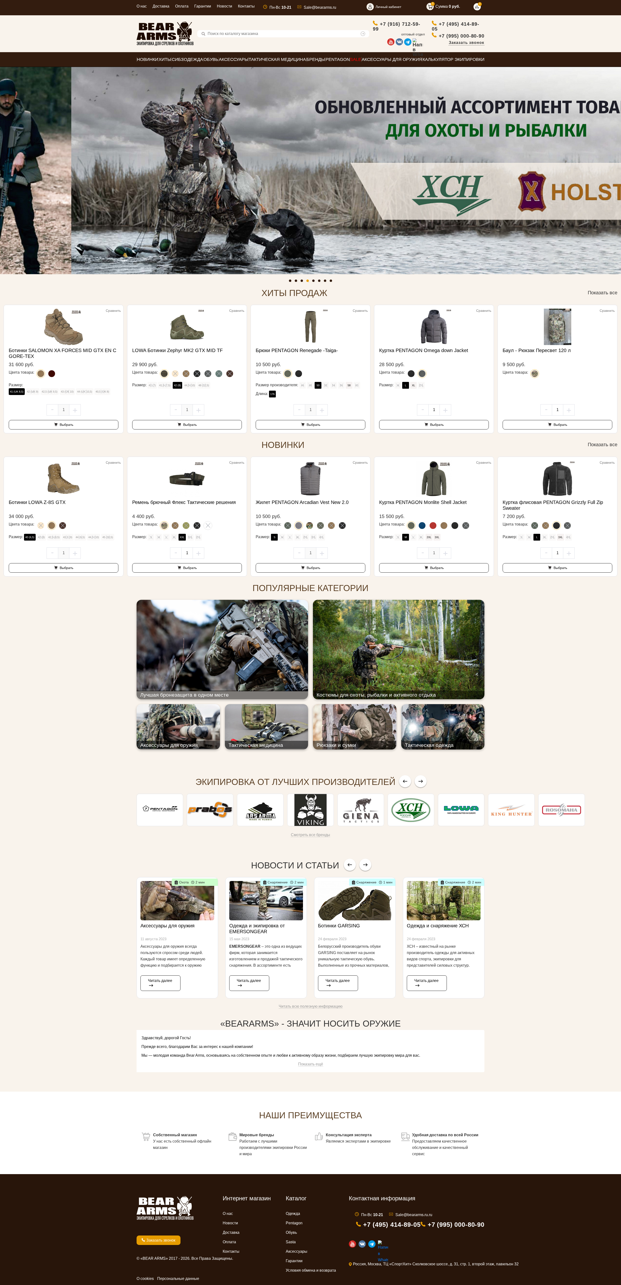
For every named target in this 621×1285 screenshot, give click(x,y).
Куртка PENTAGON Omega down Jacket (423, 350)
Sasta (291, 1242)
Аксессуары (296, 1251)
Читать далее (160, 981)
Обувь (291, 1232)
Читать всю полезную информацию (311, 1006)
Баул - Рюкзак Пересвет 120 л (537, 350)
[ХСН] (411, 810)
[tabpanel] (310, 170)
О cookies (145, 1279)
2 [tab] (297, 282)
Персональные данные (178, 1279)
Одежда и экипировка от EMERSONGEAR (257, 928)
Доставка (161, 6)
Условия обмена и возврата (311, 1270)
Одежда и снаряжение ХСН (438, 925)
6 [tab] (320, 282)
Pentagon (294, 1223)
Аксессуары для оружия (167, 925)
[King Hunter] (511, 810)
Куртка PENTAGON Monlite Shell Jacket (423, 502)
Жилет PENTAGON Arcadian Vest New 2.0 (302, 502)
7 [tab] (326, 282)
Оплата (181, 6)
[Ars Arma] (260, 810)
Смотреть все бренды (310, 835)
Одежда (293, 1213)
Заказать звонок (466, 43)
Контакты (246, 6)
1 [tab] (291, 282)
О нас (142, 6)
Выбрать (66, 425)
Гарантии (202, 6)
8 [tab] (332, 282)
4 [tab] (308, 282)
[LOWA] (461, 810)
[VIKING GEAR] (310, 810)
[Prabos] (210, 810)
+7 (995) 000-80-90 (461, 35)
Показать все (602, 292)
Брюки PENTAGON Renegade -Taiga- (297, 350)
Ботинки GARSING (339, 925)
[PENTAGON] (160, 810)
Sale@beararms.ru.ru (413, 1215)
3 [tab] (303, 282)
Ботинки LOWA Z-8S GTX (37, 502)
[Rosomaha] (561, 810)
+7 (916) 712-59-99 (396, 26)
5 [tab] (314, 282)
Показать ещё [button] (310, 1064)
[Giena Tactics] (360, 810)
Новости (224, 6)
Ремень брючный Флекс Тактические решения (184, 502)
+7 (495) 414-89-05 (455, 26)
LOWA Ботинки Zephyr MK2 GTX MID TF (177, 350)
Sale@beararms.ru (320, 7)
